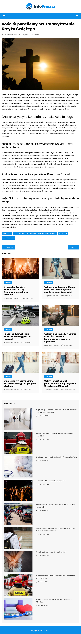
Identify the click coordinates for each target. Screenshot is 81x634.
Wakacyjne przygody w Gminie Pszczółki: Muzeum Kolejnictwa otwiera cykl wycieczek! (60, 338)
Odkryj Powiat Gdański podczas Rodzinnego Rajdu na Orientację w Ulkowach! (60, 383)
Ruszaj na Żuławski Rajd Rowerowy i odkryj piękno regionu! (17, 336)
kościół (7, 233)
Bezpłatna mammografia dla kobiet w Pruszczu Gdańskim (56, 457)
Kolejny (72, 247)
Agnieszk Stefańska (10, 35)
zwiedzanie (9, 238)
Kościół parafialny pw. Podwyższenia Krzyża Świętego (36, 233)
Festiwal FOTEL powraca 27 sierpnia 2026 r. (52, 481)
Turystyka (37, 35)
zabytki (64, 233)
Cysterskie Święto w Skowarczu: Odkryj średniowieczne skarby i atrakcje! (16, 291)
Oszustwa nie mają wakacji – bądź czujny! (51, 552)
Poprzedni (9, 247)
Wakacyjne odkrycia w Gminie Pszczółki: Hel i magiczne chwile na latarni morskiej (60, 289)
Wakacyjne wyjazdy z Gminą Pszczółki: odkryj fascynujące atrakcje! (20, 383)
